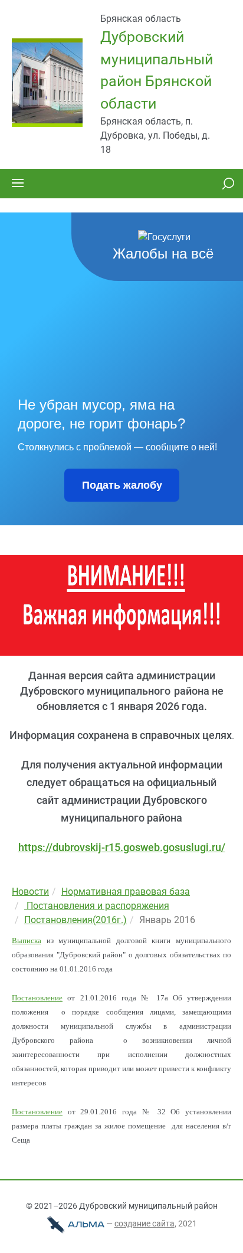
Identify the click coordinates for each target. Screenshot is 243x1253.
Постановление (37, 997)
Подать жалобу (122, 485)
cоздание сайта (144, 1223)
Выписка (26, 940)
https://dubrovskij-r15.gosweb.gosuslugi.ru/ (121, 847)
